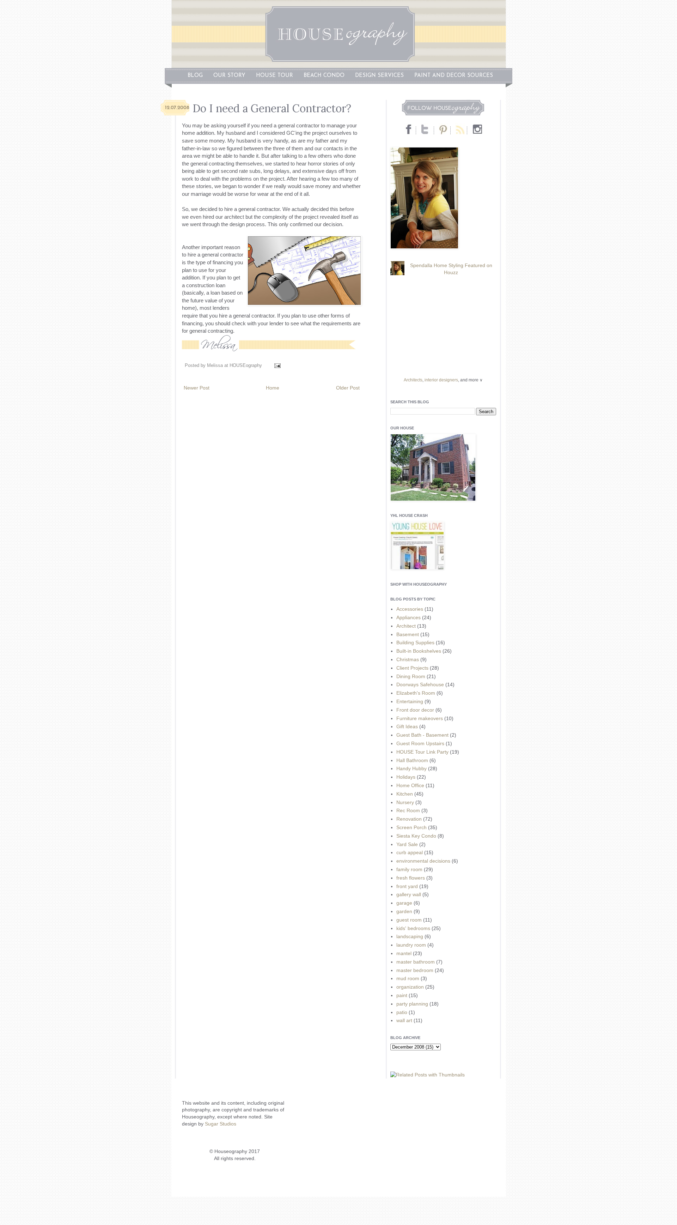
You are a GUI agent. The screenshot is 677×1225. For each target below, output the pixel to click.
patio (401, 1012)
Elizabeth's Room (415, 693)
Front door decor (415, 710)
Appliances (408, 617)
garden (404, 911)
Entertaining (409, 701)
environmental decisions (423, 861)
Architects (413, 380)
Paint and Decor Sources (453, 75)
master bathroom (415, 962)
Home (272, 388)
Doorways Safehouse (420, 684)
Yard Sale (407, 844)
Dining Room (410, 676)
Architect (406, 626)
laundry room (411, 945)
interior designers (441, 380)
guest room (409, 920)
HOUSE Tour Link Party (422, 752)
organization (410, 987)
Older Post (348, 388)
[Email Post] (276, 365)
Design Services (379, 75)
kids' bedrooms (413, 928)
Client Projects (412, 668)
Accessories (409, 609)
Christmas (407, 659)
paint (401, 995)
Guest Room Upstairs (420, 743)
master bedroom (414, 970)
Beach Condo (324, 75)
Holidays (405, 777)
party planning (412, 1004)
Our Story (229, 75)
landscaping (409, 936)
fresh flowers (410, 878)
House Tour (274, 75)
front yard (407, 886)
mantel (403, 953)
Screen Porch (411, 827)
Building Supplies (415, 642)
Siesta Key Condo (416, 836)
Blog (195, 75)
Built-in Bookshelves (418, 651)
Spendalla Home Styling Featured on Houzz (451, 268)
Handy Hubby (411, 768)
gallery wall (408, 894)
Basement (407, 634)
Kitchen (404, 794)
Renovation (409, 819)
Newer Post (196, 388)
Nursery (405, 802)
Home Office (410, 785)
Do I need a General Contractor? (272, 108)
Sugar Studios (220, 1124)
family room (409, 869)
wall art (404, 1020)
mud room (407, 978)
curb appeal (409, 852)
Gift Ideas (407, 726)
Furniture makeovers (419, 718)
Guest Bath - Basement (422, 735)
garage (404, 903)
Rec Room (408, 810)
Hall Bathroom (412, 760)
